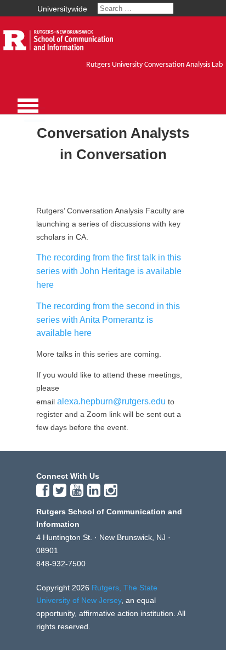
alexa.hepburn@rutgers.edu (111, 401)
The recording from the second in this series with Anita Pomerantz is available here (108, 319)
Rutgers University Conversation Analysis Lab (154, 65)
